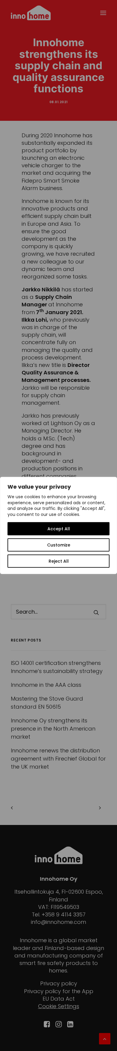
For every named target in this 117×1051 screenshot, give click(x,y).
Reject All (59, 561)
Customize (58, 545)
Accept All (58, 529)
